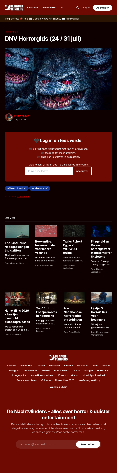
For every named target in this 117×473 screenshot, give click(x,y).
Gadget (88, 370)
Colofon (11, 365)
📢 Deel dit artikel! (16, 188)
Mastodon (82, 365)
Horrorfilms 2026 (64, 380)
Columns (46, 380)
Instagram (14, 370)
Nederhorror (49, 7)
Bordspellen (60, 370)
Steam (106, 365)
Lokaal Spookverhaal (93, 375)
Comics (76, 370)
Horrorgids (11, 32)
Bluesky (68, 365)
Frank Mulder (22, 115)
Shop (95, 365)
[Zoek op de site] (77, 7)
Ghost (63, 386)
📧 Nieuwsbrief (40, 188)
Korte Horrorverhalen (42, 375)
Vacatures (32, 7)
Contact (40, 365)
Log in (86, 7)
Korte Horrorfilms (68, 375)
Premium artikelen (27, 380)
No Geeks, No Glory (89, 380)
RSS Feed (54, 365)
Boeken (46, 370)
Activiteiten (30, 370)
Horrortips (102, 370)
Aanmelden (102, 7)
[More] (62, 7)
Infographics (19, 375)
